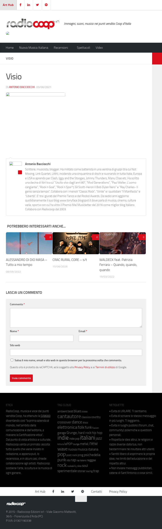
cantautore (69, 416)
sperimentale (67, 471)
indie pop (74, 438)
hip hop (97, 433)
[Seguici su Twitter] (146, 505)
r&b (68, 460)
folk (81, 427)
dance (77, 421)
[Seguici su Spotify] (153, 505)
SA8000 (45, 416)
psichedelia (92, 455)
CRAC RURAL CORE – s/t (70, 260)
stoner (81, 471)
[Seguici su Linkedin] (139, 505)
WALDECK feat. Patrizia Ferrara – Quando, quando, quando (118, 265)
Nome (14, 331)
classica (86, 417)
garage (61, 433)
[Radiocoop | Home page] (33, 24)
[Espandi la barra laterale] (157, 58)
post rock (71, 455)
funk (88, 427)
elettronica (67, 427)
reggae (91, 460)
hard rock (84, 433)
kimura (60, 444)
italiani (87, 437)
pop (61, 454)
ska (79, 466)
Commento (17, 304)
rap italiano (81, 460)
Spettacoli (83, 47)
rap (73, 460)
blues (77, 411)
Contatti (96, 491)
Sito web (15, 345)
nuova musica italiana (83, 449)
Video (99, 47)
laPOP (68, 444)
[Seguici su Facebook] (132, 505)
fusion (95, 427)
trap (96, 471)
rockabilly (72, 466)
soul (85, 466)
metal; (84, 444)
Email (83, 331)
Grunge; (72, 433)
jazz (99, 438)
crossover (64, 422)
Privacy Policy (82, 367)
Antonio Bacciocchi (22, 87)
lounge (76, 444)
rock (62, 465)
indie (63, 437)
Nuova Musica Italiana (33, 47)
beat (70, 411)
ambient (62, 411)
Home (10, 47)
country (96, 417)
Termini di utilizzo (105, 367)
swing (89, 471)
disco (85, 422)
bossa (84, 411)
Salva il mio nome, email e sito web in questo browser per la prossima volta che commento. (68, 360)
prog (80, 455)
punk (61, 459)
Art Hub (8, 5)
